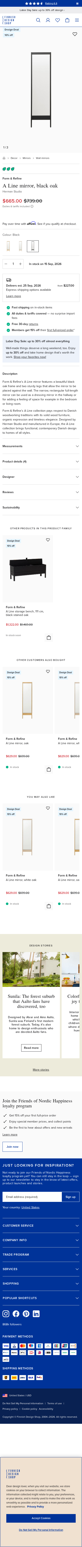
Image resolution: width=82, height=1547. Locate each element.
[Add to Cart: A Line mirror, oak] (49, 769)
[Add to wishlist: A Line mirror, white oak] (47, 808)
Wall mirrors (42, 158)
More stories (41, 1070)
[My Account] (48, 20)
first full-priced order (60, 330)
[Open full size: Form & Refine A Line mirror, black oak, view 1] (41, 90)
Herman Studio (12, 191)
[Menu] (77, 20)
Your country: (12, 1207)
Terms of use (54, 1403)
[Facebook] (16, 1313)
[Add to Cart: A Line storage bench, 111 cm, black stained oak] (49, 637)
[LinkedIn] (36, 1313)
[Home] (4, 158)
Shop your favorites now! (30, 357)
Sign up (70, 1197)
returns (33, 324)
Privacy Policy (35, 1506)
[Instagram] (6, 1313)
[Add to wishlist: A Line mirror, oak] (47, 671)
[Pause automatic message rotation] (77, 3)
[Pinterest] (26, 1313)
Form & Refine (12, 178)
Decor (14, 158)
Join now (13, 1147)
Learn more (10, 1134)
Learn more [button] (13, 296)
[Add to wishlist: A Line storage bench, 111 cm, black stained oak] (47, 539)
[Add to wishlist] (74, 34)
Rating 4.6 (51, 3)
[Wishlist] (57, 20)
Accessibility (46, 1408)
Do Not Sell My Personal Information (23, 1403)
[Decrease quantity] (6, 264)
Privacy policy (10, 1408)
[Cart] (67, 20)
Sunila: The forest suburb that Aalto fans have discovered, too (31, 1001)
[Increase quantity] (20, 264)
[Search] (38, 20)
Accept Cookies (41, 1518)
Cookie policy (29, 1408)
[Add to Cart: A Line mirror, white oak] (49, 906)
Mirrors (27, 158)
